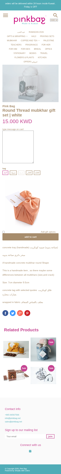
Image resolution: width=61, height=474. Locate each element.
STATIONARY (20, 53)
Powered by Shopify (13, 471)
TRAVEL (44, 53)
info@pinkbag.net (12, 418)
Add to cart (31, 237)
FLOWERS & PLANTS (24, 57)
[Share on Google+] (20, 313)
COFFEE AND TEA (29, 40)
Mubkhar (12, 40)
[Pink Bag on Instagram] (30, 453)
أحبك (5, 173)
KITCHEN (42, 57)
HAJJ (33, 36)
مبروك (13, 173)
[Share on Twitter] (13, 313)
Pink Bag (23, 469)
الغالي (29, 173)
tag (4, 168)
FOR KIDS (25, 49)
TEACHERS (16, 45)
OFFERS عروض (31, 62)
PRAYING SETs (47, 36)
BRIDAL (37, 49)
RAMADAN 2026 (36, 32)
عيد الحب (21, 32)
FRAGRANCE (31, 45)
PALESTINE (48, 40)
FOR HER (46, 45)
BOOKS (32, 53)
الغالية (37, 173)
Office (48, 49)
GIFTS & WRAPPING (16, 36)
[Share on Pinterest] (27, 313)
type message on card (12, 129)
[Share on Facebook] (5, 313)
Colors (27, 471)
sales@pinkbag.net (13, 422)
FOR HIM (13, 49)
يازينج (21, 173)
